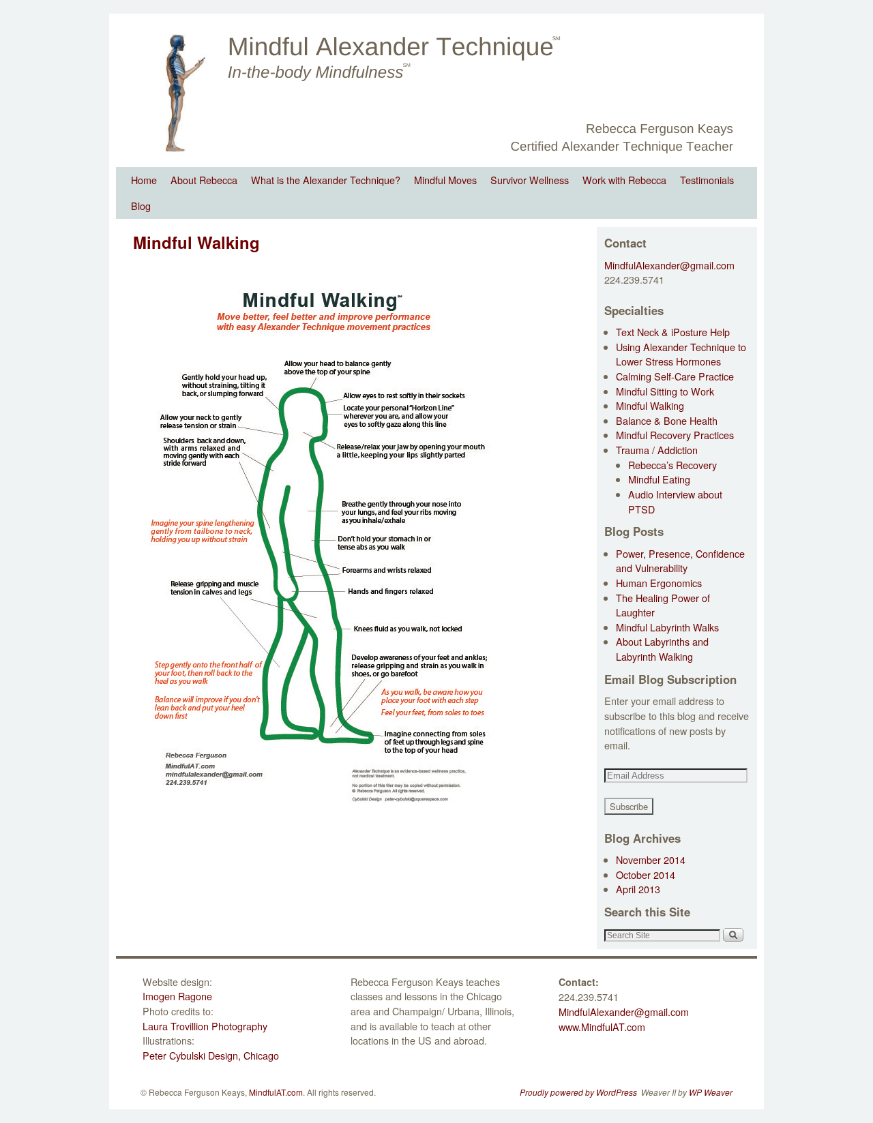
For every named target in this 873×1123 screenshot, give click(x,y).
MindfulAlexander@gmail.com (669, 265)
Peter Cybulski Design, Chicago (211, 1055)
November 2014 (650, 859)
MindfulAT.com (276, 1092)
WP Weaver (711, 1092)
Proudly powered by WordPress (578, 1092)
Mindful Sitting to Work (665, 391)
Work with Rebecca (624, 180)
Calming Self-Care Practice (675, 376)
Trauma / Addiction (657, 450)
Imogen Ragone (177, 996)
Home (144, 180)
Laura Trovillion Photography (205, 1026)
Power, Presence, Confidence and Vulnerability (680, 560)
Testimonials (707, 180)
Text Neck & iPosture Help (673, 332)
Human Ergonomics (659, 582)
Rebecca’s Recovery (672, 465)
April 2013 (638, 889)
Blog (141, 205)
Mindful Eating (659, 479)
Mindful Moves (445, 180)
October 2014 (645, 874)
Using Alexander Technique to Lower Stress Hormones (681, 354)
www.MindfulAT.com (602, 1026)
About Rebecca (204, 180)
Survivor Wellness (529, 180)
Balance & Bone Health (666, 420)
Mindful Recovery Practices (675, 435)
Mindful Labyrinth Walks (667, 627)
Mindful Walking (650, 405)
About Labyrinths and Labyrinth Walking (662, 648)
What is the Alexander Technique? (325, 180)
